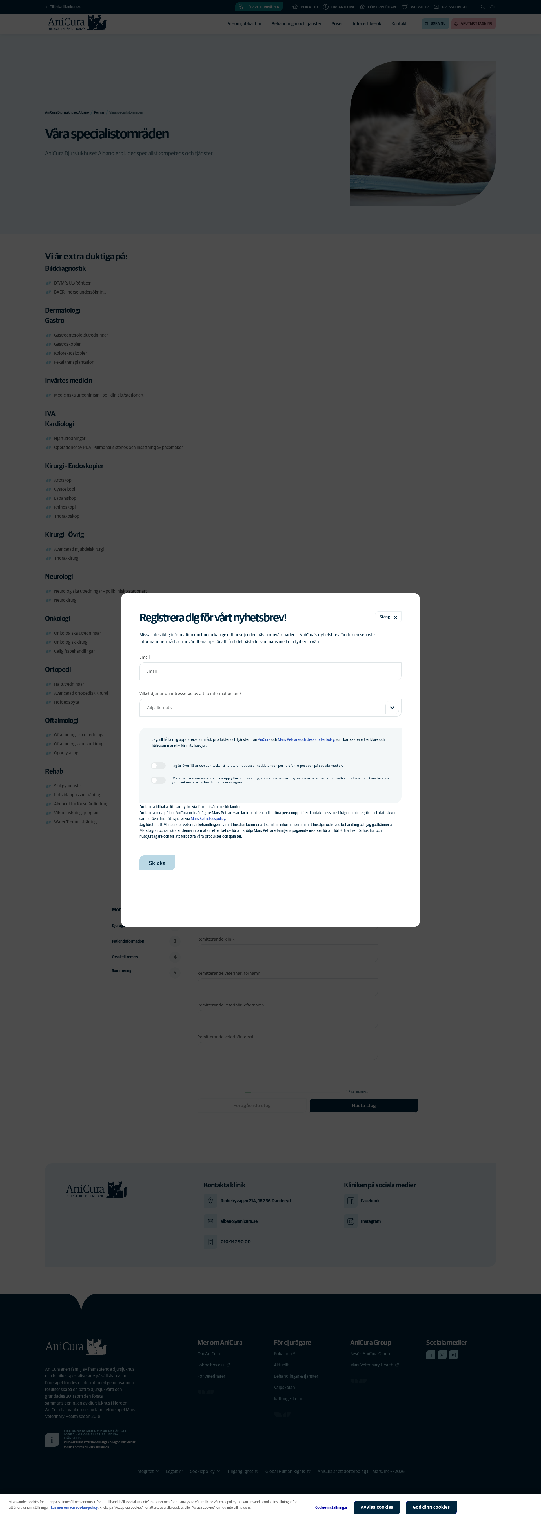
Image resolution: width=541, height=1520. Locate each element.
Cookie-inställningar (331, 1508)
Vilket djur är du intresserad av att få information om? (190, 693)
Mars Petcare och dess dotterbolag (306, 740)
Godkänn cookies (431, 1507)
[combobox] (270, 708)
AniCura (264, 740)
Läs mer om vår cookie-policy (74, 1508)
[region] (270, 1507)
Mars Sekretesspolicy (208, 819)
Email (144, 657)
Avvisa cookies (377, 1507)
